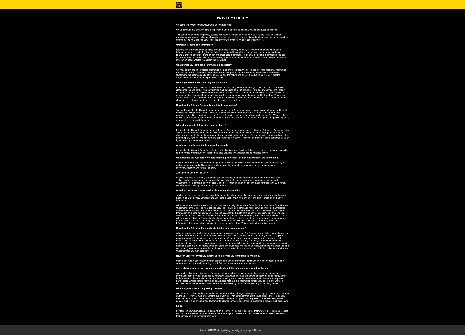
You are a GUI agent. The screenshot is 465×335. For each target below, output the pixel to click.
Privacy (224, 332)
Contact (247, 332)
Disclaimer (232, 332)
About (240, 332)
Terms (217, 332)
